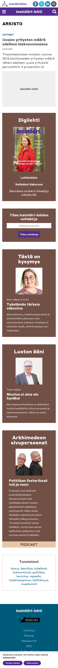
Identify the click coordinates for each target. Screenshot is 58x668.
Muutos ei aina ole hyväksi (22, 396)
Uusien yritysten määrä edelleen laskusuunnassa (25, 41)
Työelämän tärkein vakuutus (23, 306)
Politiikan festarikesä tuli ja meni (28, 482)
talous (15, 568)
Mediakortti (29, 640)
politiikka (38, 572)
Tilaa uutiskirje (29, 234)
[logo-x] (41, 4)
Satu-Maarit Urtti (18, 299)
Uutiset (8, 34)
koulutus (22, 576)
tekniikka (27, 568)
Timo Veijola (14, 389)
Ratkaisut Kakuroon (29, 184)
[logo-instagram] (54, 4)
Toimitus (29, 630)
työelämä (40, 568)
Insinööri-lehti (29, 11)
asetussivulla (9, 657)
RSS (29, 646)
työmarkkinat (22, 572)
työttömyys (40, 580)
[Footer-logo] (29, 619)
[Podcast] (29, 462)
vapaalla (35, 576)
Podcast (29, 544)
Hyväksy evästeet (12, 663)
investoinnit (29, 584)
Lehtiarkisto (29, 177)
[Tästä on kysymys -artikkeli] (29, 281)
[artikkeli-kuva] (29, 89)
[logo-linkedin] (47, 4)
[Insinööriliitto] (23, 4)
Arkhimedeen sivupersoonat (29, 440)
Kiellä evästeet (32, 663)
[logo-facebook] (35, 4)
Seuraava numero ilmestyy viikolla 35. (29, 193)
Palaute (29, 635)
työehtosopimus (20, 580)
